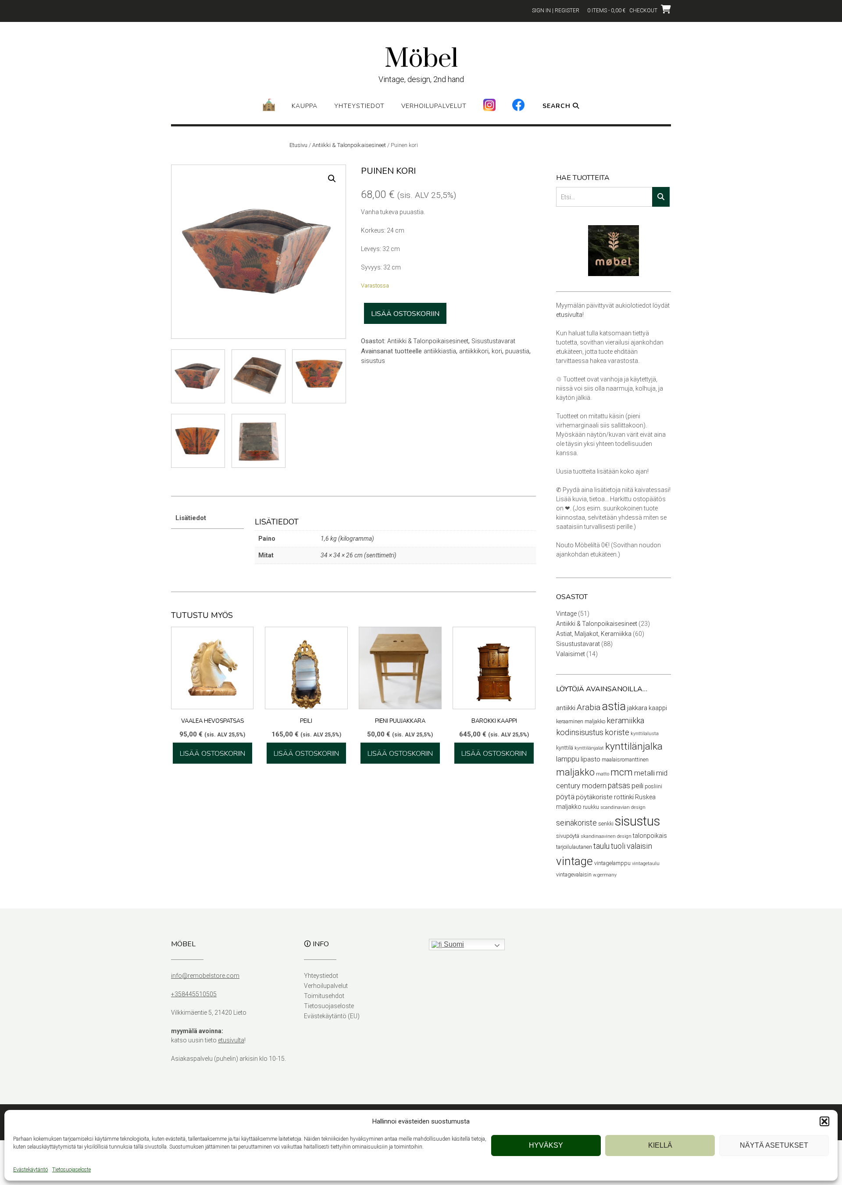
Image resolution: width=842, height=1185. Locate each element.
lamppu (567, 759)
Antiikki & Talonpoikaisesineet (349, 145)
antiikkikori (474, 351)
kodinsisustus (579, 732)
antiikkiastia (440, 351)
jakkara (637, 708)
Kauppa (305, 106)
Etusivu (298, 145)
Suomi (453, 944)
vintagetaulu (646, 863)
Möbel (421, 59)
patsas (619, 785)
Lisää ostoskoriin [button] (212, 753)
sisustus (373, 360)
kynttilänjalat (589, 748)
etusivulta (569, 314)
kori (497, 351)
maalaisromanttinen (625, 759)
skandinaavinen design (606, 836)
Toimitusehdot (324, 995)
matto (602, 774)
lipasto (590, 759)
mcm (621, 772)
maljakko (575, 772)
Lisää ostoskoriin (405, 314)
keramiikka (625, 720)
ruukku (591, 807)
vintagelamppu (612, 863)
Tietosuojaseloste (71, 1170)
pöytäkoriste (594, 797)
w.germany (605, 875)
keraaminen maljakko (580, 721)
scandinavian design (623, 807)
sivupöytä (567, 836)
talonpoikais (650, 835)
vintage (574, 861)
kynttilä (564, 747)
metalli (644, 773)
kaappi (658, 707)
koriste (617, 732)
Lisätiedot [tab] (190, 518)
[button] (824, 1121)
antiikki (565, 708)
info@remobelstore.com (205, 975)
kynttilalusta (645, 733)
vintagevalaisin (574, 874)
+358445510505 (194, 994)
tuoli (618, 846)
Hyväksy (546, 1145)
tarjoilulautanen (574, 847)
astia (614, 706)
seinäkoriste (576, 823)
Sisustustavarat (493, 341)
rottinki (624, 797)
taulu (601, 846)
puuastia (517, 351)
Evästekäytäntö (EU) (332, 1016)
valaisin (639, 846)
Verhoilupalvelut (434, 106)
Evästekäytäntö (30, 1170)
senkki (606, 823)
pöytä (565, 797)
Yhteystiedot (359, 106)
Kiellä (660, 1145)
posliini (653, 786)
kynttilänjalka (634, 746)
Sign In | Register (555, 10)
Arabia (588, 707)
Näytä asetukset (774, 1145)
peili (637, 786)
